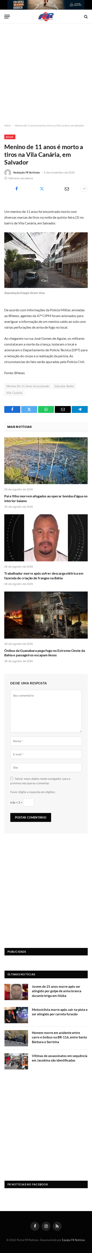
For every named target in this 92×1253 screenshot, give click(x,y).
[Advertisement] (46, 74)
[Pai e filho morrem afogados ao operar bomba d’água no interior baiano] (46, 460)
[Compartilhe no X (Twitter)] (41, 188)
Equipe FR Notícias (73, 1240)
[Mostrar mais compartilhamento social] (84, 188)
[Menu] (7, 16)
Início (7, 125)
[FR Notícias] (46, 17)
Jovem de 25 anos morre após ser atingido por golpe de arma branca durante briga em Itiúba (56, 991)
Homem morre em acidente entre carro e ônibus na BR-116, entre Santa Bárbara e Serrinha (59, 1037)
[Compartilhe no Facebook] (16, 188)
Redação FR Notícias (26, 172)
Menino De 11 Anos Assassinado (27, 386)
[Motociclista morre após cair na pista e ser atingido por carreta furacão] (16, 1015)
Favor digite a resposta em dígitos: (32, 792)
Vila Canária (14, 392)
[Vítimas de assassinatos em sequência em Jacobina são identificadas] (16, 1061)
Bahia (10, 137)
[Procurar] (85, 16)
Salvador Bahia (64, 386)
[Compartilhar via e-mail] (67, 188)
